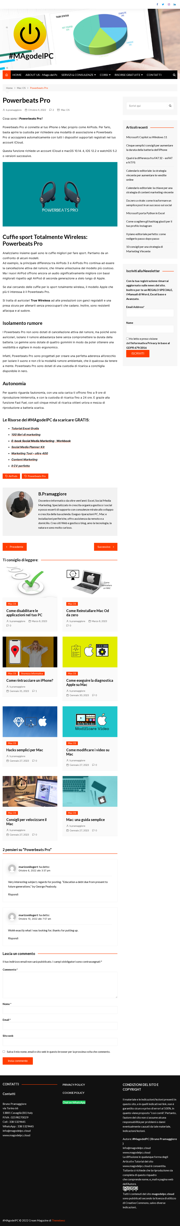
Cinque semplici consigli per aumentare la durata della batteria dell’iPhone (149, 148)
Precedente (16, 546)
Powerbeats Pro (37, 476)
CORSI (104, 74)
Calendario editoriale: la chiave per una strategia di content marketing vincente (149, 190)
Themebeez (58, 1220)
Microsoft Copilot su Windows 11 (146, 137)
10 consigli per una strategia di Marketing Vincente (144, 249)
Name (129, 322)
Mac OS (65, 109)
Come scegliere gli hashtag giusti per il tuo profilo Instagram (149, 224)
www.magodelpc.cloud (136, 1152)
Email (7, 1019)
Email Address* (135, 306)
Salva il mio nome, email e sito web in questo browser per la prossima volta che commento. (58, 1051)
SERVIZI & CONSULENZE (77, 74)
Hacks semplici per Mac (24, 750)
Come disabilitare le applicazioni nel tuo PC (24, 613)
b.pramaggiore (14, 109)
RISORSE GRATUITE (127, 74)
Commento (10, 969)
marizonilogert (28, 866)
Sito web (8, 1035)
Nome (7, 1003)
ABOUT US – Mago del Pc (41, 74)
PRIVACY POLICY (74, 1084)
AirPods (13, 476)
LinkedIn (174, 4)
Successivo (104, 546)
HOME (16, 74)
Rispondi (13, 894)
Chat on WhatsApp (74, 1102)
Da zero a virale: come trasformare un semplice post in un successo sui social (149, 203)
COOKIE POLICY (74, 1092)
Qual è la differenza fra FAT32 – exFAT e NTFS (149, 160)
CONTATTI (154, 74)
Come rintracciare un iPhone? (29, 680)
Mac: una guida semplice (85, 819)
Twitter (163, 4)
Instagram (169, 4)
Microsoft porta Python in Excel (145, 213)
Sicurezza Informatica (32, 673)
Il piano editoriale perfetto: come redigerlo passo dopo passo (146, 236)
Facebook (157, 4)
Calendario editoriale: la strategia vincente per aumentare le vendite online (146, 175)
